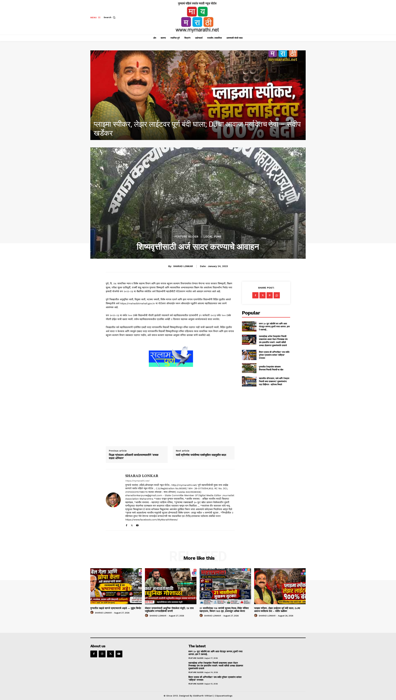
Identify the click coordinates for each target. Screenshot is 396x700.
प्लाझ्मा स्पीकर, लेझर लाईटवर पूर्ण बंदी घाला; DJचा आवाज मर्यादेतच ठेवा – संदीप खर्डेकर (277, 610)
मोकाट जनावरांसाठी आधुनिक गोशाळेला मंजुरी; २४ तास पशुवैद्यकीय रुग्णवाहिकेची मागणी (169, 610)
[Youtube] (137, 525)
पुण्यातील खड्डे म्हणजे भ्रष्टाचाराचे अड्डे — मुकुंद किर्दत (152, 133)
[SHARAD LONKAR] (113, 499)
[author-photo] (92, 612)
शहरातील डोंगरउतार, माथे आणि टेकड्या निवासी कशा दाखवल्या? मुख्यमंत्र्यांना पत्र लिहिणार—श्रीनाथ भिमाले (274, 381)
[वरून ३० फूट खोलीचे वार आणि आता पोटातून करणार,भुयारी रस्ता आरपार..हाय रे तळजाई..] (249, 326)
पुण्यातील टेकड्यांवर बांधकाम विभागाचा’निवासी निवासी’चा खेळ (271, 368)
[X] (132, 525)
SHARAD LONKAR (183, 266)
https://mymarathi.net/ (137, 480)
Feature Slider (186, 236)
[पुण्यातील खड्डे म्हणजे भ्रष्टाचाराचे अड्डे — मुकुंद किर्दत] (184, 95)
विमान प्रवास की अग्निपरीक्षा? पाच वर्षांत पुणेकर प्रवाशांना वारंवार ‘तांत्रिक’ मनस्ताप (274, 354)
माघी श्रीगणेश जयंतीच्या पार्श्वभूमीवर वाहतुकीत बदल (201, 455)
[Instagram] (102, 654)
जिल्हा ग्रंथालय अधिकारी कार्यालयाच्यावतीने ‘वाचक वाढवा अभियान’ (133, 456)
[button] (110, 17)
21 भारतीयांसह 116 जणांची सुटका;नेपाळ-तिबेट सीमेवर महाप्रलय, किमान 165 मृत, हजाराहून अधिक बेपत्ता (224, 610)
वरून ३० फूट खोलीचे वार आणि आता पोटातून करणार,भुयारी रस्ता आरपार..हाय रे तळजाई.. (274, 326)
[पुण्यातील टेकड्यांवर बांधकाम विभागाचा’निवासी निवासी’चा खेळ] (249, 368)
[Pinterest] (270, 295)
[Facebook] (126, 525)
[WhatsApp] (277, 295)
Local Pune (213, 236)
